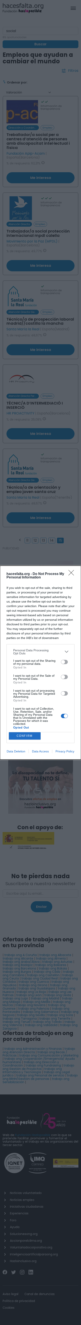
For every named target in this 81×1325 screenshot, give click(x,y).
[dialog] (40, 663)
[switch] (64, 662)
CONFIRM (25, 735)
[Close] (72, 574)
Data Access (40, 751)
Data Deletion (16, 751)
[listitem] (40, 652)
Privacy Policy (65, 751)
